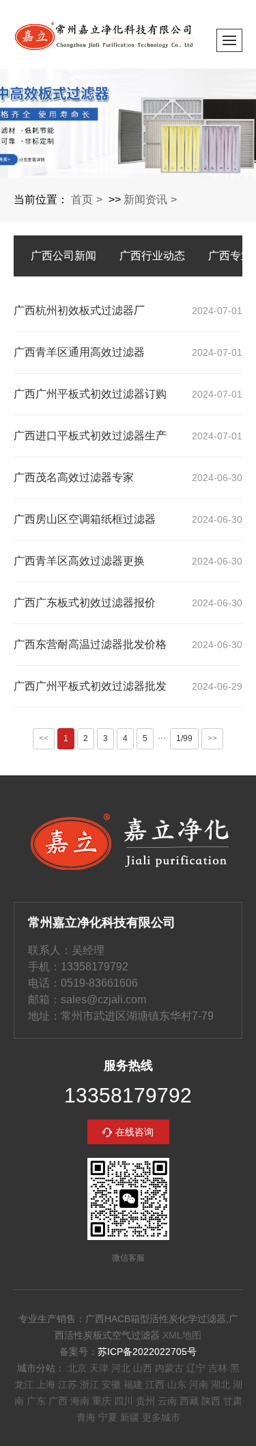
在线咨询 (134, 1131)
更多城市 (161, 1417)
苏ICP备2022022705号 (147, 1351)
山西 (142, 1368)
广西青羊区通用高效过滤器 (79, 352)
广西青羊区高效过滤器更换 (79, 561)
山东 (176, 1384)
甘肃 (232, 1400)
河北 (120, 1368)
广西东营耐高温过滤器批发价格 (90, 644)
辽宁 (195, 1368)
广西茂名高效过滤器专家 (74, 477)
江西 (155, 1384)
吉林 (217, 1368)
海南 (79, 1400)
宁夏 (107, 1417)
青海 (86, 1417)
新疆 (129, 1417)
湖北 (220, 1384)
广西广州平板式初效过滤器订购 (90, 394)
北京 (77, 1368)
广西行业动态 (152, 255)
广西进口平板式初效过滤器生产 (90, 435)
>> (212, 738)
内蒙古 (169, 1368)
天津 (99, 1368)
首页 (82, 199)
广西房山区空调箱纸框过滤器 (85, 519)
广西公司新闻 (63, 255)
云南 (167, 1400)
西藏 (189, 1400)
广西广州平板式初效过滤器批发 (90, 686)
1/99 (184, 738)
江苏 (67, 1384)
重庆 (101, 1400)
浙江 (89, 1384)
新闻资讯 (145, 199)
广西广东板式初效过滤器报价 (85, 602)
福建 (133, 1384)
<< (43, 738)
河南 (198, 1384)
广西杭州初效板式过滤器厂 (79, 310)
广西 (58, 1400)
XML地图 (181, 1335)
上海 (45, 1384)
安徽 (111, 1384)
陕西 (211, 1400)
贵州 (145, 1400)
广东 (36, 1400)
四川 (123, 1400)
